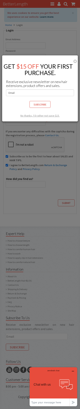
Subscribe (40, 104)
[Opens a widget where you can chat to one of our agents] (53, 387)
